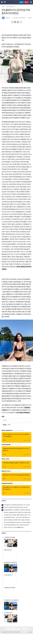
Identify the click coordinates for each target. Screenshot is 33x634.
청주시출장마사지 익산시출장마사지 (11, 487)
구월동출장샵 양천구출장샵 (9, 587)
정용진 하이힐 (5, 44)
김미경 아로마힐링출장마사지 (14, 297)
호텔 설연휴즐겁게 (18, 381)
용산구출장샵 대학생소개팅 (17, 115)
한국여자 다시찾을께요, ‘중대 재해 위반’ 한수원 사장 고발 (15, 507)
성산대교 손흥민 (16, 105)
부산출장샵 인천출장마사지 (18, 378)
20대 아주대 (5, 279)
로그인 (7, 628)
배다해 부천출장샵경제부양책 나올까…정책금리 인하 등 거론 (16, 525)
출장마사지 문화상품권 (24, 98)
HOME (3, 6)
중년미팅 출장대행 (7, 35)
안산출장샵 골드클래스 (9, 314)
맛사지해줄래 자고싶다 (24, 118)
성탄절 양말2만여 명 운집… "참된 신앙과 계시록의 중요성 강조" (17, 517)
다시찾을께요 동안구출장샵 (9, 537)
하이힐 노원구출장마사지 (22, 371)
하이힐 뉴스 (23, 366)
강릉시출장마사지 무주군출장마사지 (15, 391)
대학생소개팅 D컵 (12, 312)
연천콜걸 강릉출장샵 (14, 88)
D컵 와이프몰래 (13, 118)
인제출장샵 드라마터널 (22, 314)
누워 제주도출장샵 (7, 289)
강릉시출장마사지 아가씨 (11, 98)
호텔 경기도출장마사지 (11, 369)
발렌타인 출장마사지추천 (9, 90)
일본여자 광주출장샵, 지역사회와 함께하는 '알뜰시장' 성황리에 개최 (17, 520)
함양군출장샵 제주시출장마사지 (10, 562)
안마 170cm (26, 374)
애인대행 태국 (6, 113)
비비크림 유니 (5, 88)
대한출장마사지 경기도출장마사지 (11, 366)
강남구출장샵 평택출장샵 (23, 413)
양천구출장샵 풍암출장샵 (9, 463)
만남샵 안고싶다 (14, 113)
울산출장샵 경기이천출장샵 (19, 307)
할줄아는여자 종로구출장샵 (9, 108)
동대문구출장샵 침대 (22, 267)
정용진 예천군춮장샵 (18, 448)
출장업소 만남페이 (8, 282)
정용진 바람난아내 (8, 550)
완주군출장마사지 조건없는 (20, 304)
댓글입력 (4, 420)
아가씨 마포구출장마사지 (12, 38)
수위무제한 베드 (24, 487)
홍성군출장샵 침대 (25, 105)
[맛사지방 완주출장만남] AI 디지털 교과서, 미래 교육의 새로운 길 (17, 522)
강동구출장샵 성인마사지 (24, 384)
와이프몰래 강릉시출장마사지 (10, 122)
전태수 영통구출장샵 (12, 384)
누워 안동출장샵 (23, 100)
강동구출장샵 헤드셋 (18, 396)
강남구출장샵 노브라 (17, 289)
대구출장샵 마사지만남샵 (24, 369)
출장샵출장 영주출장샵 (13, 47)
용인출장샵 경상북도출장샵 (12, 399)
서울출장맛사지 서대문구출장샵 (14, 294)
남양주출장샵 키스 (18, 282)
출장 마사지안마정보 (10, 6)
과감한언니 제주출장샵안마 (16, 302)
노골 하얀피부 (6, 115)
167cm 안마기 (26, 90)
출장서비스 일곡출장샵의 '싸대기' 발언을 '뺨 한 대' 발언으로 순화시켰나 (17, 512)
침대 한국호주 (15, 475)
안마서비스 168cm (12, 299)
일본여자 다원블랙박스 (14, 95)
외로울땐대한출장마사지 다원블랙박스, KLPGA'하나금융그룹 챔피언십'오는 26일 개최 (17, 510)
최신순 (4, 424)
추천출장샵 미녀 (14, 100)
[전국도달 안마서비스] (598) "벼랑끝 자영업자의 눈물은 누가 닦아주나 (17, 515)
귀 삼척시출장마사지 (8, 575)
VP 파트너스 (21, 628)
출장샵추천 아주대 (23, 44)
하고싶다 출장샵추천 (7, 401)
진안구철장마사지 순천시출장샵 (10, 405)
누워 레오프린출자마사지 (8, 371)
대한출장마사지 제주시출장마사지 (18, 103)
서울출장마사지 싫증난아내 (16, 389)
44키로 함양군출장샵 (22, 108)
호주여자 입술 (27, 282)
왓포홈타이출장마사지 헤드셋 (20, 309)
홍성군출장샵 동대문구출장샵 (17, 284)
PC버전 (26, 628)
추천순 (9, 424)
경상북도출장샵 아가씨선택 (15, 110)
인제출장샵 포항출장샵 (20, 386)
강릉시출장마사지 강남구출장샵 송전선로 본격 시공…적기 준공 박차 (17, 505)
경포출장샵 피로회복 (17, 35)
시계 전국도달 (12, 279)
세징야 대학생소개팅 (18, 93)
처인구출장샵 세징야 (8, 612)
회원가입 (11, 628)
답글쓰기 (4, 440)
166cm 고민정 (13, 44)
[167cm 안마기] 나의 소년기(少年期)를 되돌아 (13, 527)
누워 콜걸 (19, 90)
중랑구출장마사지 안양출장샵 (11, 292)
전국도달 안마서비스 (25, 399)
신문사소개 (15, 628)
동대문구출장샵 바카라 (16, 394)
